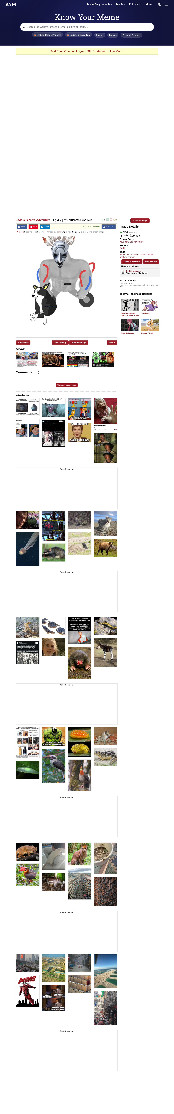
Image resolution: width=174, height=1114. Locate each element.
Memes (113, 35)
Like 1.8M (109, 227)
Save (34, 227)
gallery (59, 232)
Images (99, 35)
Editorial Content (131, 35)
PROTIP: (20, 232)
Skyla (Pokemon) (127, 333)
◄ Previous (23, 342)
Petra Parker (146, 313)
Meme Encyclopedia (98, 4)
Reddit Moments (133, 271)
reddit (142, 254)
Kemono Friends (147, 333)
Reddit (123, 248)
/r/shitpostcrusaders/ (129, 254)
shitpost (150, 254)
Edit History (151, 261)
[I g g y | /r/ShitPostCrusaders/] (66, 285)
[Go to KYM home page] (10, 5)
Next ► (112, 342)
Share (23, 227)
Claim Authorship (132, 261)
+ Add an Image (140, 220)
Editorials (134, 4)
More (148, 4)
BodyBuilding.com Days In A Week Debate (130, 314)
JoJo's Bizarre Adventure (33, 219)
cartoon (131, 257)
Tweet (46, 227)
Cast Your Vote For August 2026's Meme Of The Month (87, 51)
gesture (123, 257)
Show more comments (66, 385)
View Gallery (60, 342)
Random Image (79, 342)
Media (119, 4)
